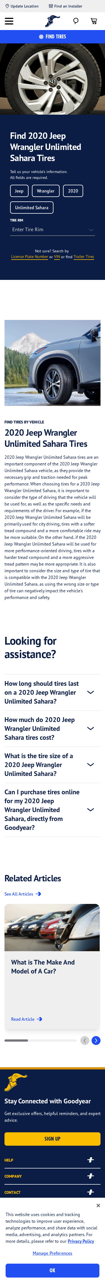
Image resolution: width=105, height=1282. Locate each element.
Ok (52, 1270)
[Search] (76, 21)
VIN (57, 256)
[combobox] (19, 191)
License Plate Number (29, 256)
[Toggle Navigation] (8, 21)
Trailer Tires (84, 256)
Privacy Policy (81, 1241)
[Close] (98, 1205)
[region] (52, 1240)
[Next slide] (96, 1040)
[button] (52, 966)
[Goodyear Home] (52, 21)
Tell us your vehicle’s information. (38, 171)
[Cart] (94, 21)
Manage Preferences (53, 1253)
